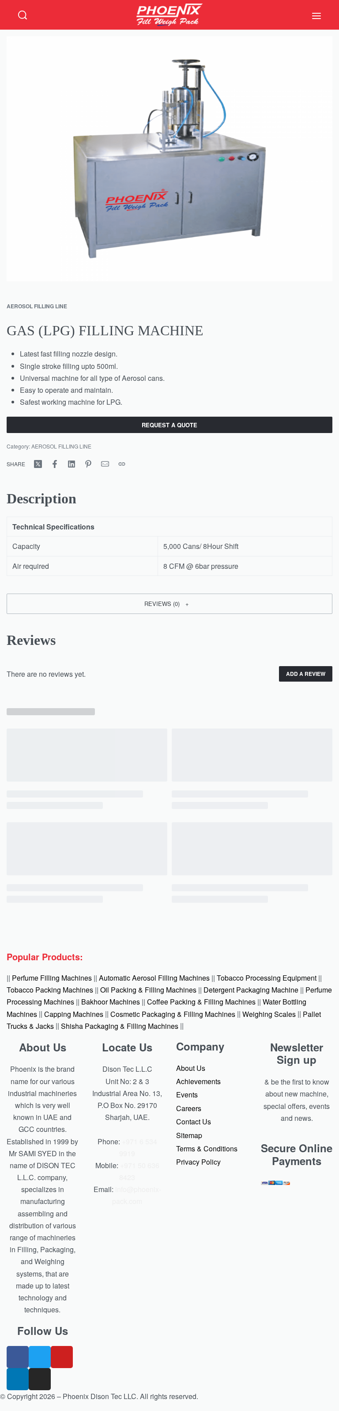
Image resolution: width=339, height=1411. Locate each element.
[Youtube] (62, 1357)
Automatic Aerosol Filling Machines (154, 978)
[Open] (316, 15)
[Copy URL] (122, 464)
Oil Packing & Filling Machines (148, 990)
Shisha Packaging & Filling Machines (119, 1025)
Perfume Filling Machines (52, 978)
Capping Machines (73, 1013)
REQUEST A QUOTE (169, 425)
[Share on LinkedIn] (71, 464)
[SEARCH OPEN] (22, 15)
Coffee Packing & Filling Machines (201, 1002)
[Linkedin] (18, 1379)
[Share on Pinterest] (88, 464)
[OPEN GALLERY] (169, 158)
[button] (169, 604)
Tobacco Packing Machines (50, 990)
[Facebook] (18, 1357)
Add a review (305, 674)
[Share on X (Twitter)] (38, 464)
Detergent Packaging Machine (250, 990)
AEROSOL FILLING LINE (37, 306)
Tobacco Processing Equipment (266, 978)
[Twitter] (40, 1357)
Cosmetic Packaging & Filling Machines (172, 1013)
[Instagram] (40, 1379)
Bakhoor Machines (110, 1002)
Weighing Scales (269, 1013)
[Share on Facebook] (55, 464)
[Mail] (105, 464)
